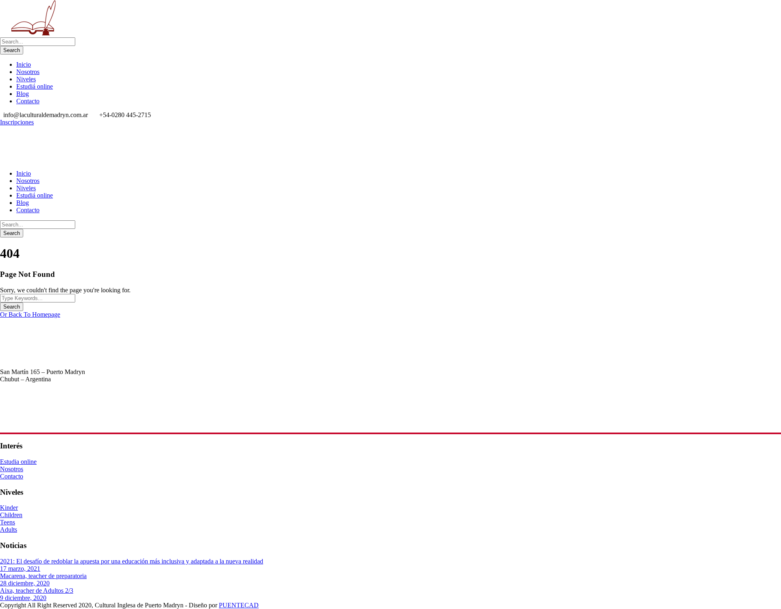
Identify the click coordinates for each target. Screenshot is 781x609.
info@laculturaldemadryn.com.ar (42, 422)
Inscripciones (17, 122)
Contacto (27, 101)
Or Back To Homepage (30, 314)
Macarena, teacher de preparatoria (43, 575)
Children (11, 514)
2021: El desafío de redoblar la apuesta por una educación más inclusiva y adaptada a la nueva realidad (131, 561)
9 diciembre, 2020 (23, 597)
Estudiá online (34, 86)
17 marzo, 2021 (20, 568)
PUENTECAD (239, 605)
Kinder (9, 507)
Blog (22, 93)
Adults (8, 529)
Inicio (23, 64)
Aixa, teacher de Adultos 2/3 (36, 590)
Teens (7, 522)
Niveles (26, 79)
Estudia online (18, 461)
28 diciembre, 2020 (25, 583)
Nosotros (27, 71)
